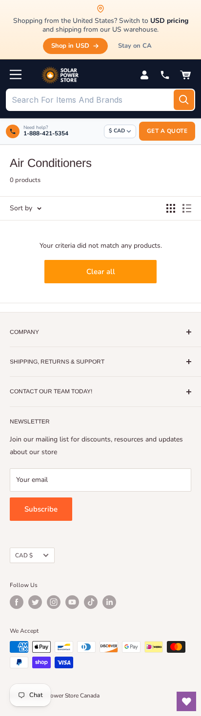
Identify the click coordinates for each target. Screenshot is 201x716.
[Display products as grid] (170, 208)
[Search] (184, 100)
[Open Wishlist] (186, 701)
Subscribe (41, 509)
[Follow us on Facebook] (16, 602)
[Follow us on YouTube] (72, 602)
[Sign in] (144, 75)
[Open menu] (15, 74)
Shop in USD (70, 45)
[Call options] (165, 75)
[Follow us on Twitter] (35, 602)
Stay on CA (135, 45)
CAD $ (24, 555)
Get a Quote (167, 131)
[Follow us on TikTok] (91, 602)
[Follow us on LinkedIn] (109, 602)
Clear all (100, 271)
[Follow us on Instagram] (53, 602)
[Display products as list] (186, 208)
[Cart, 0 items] (185, 75)
